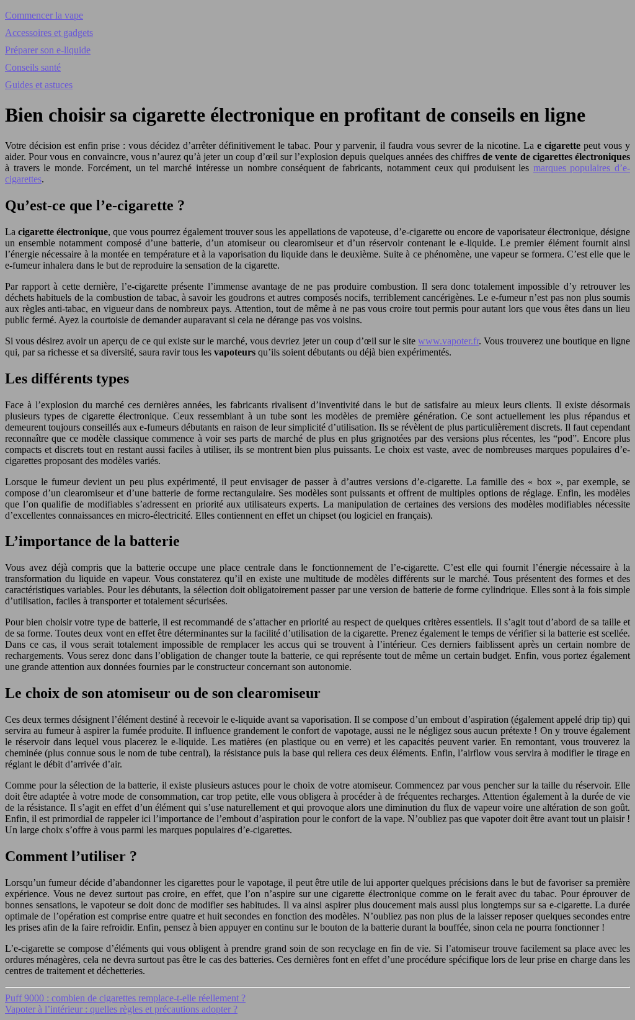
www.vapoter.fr (448, 341)
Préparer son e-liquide (48, 50)
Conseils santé (33, 67)
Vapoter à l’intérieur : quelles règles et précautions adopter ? (121, 1009)
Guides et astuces (39, 84)
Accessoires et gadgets (49, 32)
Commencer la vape (44, 15)
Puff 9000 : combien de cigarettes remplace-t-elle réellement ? (125, 998)
